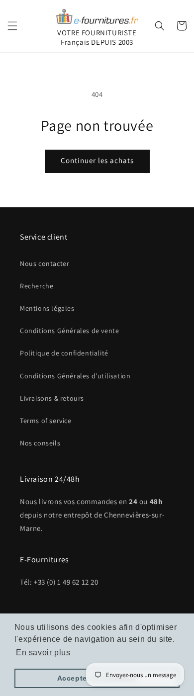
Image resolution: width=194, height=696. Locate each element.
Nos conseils (40, 442)
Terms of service (46, 420)
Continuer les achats (97, 160)
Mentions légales (47, 308)
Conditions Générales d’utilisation (75, 375)
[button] (12, 26)
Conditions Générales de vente (69, 330)
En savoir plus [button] (43, 652)
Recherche (36, 285)
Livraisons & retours (52, 398)
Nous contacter (44, 263)
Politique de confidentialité (64, 352)
